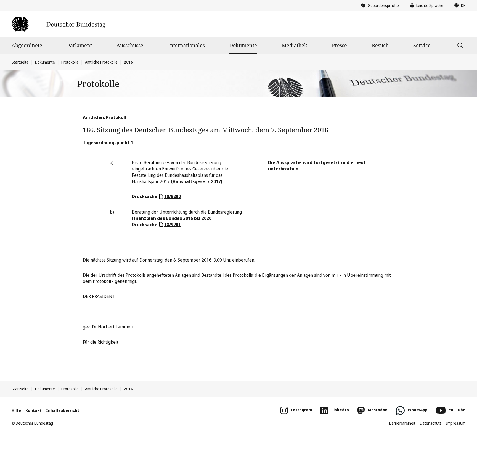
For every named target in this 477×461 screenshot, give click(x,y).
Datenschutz (431, 423)
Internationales (186, 45)
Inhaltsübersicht (62, 410)
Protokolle (70, 62)
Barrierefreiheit (402, 423)
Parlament (79, 45)
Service (422, 45)
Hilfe (16, 410)
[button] (458, 5)
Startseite (20, 62)
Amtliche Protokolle (101, 62)
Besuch (380, 45)
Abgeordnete (27, 45)
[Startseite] (58, 24)
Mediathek (294, 45)
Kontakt (33, 410)
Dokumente (243, 45)
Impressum (455, 423)
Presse (339, 45)
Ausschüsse (129, 45)
